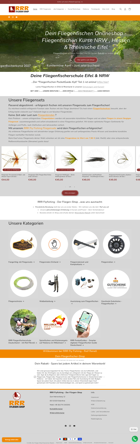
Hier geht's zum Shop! (85, 60)
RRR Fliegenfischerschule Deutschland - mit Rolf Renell (22, 341)
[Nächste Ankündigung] (131, 2)
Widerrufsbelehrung (98, 401)
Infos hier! (103, 82)
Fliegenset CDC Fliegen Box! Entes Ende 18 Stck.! (39, 176)
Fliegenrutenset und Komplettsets (79, 263)
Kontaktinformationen (100, 443)
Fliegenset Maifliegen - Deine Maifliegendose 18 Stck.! (65, 176)
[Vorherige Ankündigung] (9, 2)
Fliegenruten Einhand (48, 262)
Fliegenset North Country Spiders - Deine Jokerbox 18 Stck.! (120, 176)
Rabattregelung (96, 419)
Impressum (95, 397)
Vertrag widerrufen (11, 440)
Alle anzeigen (70, 193)
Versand (111, 443)
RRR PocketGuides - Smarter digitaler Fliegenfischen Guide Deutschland (83, 342)
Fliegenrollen (107, 262)
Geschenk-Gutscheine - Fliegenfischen (111, 302)
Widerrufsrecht (87, 443)
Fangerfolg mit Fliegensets (20, 262)
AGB (92, 404)
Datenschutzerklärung (98, 408)
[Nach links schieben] (65, 187)
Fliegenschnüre (15, 301)
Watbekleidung (46, 301)
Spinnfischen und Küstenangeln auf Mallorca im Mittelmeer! (53, 341)
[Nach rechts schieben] (74, 187)
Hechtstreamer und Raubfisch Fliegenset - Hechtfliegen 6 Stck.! (93, 176)
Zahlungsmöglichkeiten (99, 415)
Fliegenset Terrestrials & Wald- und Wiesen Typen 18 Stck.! (13, 176)
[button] (59, 9)
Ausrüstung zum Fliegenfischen (84, 301)
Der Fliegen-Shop (37, 443)
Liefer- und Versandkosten (100, 412)
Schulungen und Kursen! (93, 87)
